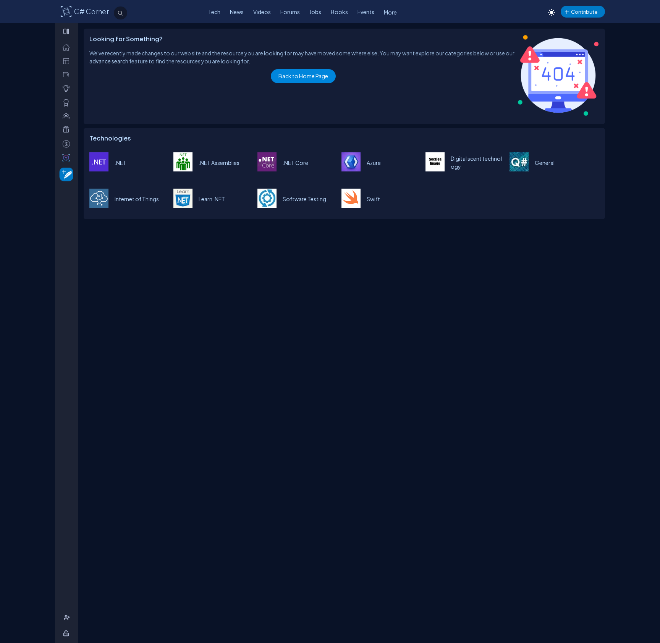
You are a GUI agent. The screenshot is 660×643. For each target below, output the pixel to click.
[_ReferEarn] (68, 129)
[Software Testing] (267, 205)
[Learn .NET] (182, 205)
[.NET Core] (267, 169)
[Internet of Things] (98, 205)
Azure (374, 162)
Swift (373, 198)
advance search (108, 61)
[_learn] (68, 88)
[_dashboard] (68, 61)
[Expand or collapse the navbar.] (67, 31)
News (237, 11)
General (545, 162)
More (390, 12)
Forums (290, 11)
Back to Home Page (303, 76)
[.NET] (98, 169)
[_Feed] (68, 47)
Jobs (315, 11)
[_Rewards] (68, 144)
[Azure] (351, 169)
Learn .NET (212, 198)
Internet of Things (137, 198)
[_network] (68, 116)
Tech (214, 11)
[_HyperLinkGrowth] (65, 174)
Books (339, 11)
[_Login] (67, 633)
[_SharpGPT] (68, 157)
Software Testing (304, 198)
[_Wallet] (68, 74)
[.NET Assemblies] (182, 169)
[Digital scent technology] (435, 169)
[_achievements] (68, 102)
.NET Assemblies (219, 162)
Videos (262, 11)
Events (366, 11)
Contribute (584, 11)
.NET (120, 162)
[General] (519, 169)
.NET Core (295, 162)
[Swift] (351, 205)
